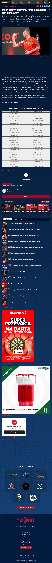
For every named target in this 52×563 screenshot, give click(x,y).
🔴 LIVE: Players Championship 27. (43, 211)
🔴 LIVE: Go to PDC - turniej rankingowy (19, 211)
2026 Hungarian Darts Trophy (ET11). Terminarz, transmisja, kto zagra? (23, 235)
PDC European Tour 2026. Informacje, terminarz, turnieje (20, 296)
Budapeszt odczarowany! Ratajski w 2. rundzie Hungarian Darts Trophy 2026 (24, 229)
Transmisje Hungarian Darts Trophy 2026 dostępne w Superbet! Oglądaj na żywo (25, 247)
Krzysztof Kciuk (15, 184)
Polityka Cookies (31, 555)
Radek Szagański (20, 185)
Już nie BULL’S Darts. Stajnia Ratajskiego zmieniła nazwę (20, 259)
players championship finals (9, 185)
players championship (38, 184)
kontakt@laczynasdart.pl (26, 537)
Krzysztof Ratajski (24, 184)
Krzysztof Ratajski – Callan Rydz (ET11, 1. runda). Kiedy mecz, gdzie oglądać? (25, 290)
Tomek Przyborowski (12, 25)
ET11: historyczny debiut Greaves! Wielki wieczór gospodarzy (21, 223)
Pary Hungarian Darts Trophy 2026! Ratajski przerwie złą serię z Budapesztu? (25, 302)
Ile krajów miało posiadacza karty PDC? (16, 271)
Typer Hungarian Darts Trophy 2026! (16, 284)
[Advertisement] (26, 67)
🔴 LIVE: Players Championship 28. (31, 211)
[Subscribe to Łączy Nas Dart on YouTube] (45, 201)
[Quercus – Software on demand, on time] (34, 560)
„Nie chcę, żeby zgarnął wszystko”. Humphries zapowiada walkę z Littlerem (24, 265)
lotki (31, 184)
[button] (3, 209)
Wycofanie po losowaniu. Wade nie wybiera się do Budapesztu (21, 253)
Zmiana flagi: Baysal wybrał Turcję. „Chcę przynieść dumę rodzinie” (22, 277)
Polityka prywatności (22, 555)
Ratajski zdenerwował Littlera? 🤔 (7, 211)
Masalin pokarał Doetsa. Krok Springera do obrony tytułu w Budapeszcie (24, 241)
